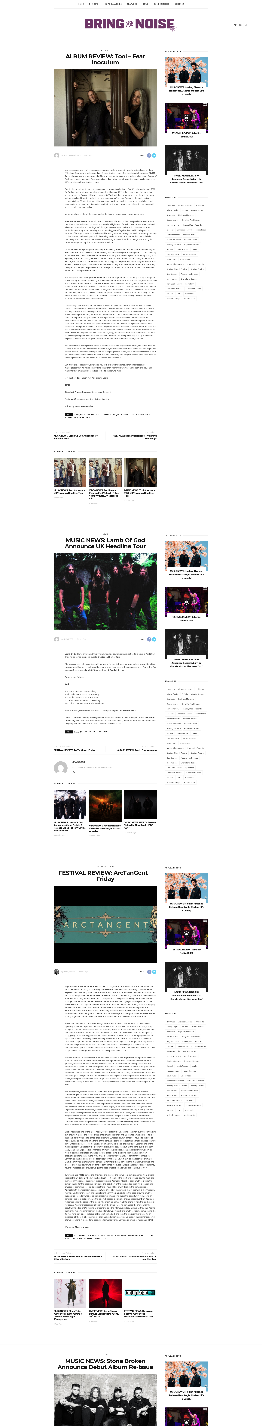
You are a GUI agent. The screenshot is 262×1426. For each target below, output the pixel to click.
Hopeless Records (191, 244)
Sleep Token (120, 1235)
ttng (79, 1238)
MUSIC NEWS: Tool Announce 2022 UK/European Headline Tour (139, 493)
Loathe (194, 249)
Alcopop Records (185, 205)
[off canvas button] (16, 25)
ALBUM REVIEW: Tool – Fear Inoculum (137, 750)
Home (81, 4)
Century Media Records (192, 225)
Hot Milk (170, 249)
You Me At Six (189, 298)
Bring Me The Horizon (191, 220)
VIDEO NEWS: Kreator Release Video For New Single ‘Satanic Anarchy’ (105, 828)
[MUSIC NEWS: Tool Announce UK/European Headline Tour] (70, 472)
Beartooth (171, 215)
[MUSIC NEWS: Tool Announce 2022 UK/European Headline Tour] (140, 472)
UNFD (179, 293)
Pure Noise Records (195, 264)
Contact (179, 4)
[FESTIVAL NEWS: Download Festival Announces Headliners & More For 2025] (140, 1293)
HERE (133, 710)
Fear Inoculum (108, 415)
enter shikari (200, 230)
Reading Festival (197, 269)
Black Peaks (93, 1235)
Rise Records (172, 274)
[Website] (74, 772)
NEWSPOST (68, 639)
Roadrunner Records (189, 274)
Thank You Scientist (138, 1235)
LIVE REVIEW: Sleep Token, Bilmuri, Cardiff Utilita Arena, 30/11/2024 (104, 1314)
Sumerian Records (193, 288)
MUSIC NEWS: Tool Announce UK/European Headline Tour (69, 491)
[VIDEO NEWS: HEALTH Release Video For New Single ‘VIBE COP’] (140, 804)
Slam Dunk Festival (174, 284)
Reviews (93, 4)
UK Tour (170, 293)
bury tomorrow (173, 225)
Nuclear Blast (185, 259)
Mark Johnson (69, 971)
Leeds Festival (182, 249)
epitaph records (173, 234)
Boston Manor (172, 220)
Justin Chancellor (125, 415)
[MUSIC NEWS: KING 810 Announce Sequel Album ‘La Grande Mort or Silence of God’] (186, 160)
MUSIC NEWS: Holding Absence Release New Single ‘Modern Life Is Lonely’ (186, 91)
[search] (245, 25)
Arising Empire (172, 210)
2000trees (171, 205)
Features (132, 4)
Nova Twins (171, 259)
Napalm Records (189, 254)
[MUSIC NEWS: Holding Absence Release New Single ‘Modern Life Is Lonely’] (186, 72)
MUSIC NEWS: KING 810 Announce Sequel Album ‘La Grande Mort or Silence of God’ (186, 179)
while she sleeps (174, 298)
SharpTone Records (189, 279)
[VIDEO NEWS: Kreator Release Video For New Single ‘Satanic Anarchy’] (105, 806)
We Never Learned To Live (95, 1238)
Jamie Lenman (106, 1235)
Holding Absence (174, 244)
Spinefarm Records (174, 288)
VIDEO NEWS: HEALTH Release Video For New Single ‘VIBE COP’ (140, 825)
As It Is (185, 210)
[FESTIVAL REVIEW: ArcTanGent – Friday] (105, 924)
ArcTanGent (80, 1235)
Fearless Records (190, 234)
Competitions (161, 4)
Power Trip (102, 732)
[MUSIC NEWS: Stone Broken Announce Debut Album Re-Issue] (105, 1412)
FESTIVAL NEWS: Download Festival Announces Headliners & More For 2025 (138, 1314)
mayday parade (173, 254)
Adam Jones (79, 415)
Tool (88, 418)
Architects (200, 205)
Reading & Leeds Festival (177, 269)
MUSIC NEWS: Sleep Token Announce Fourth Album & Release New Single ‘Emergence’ (68, 1315)
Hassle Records (190, 239)
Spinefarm (189, 284)
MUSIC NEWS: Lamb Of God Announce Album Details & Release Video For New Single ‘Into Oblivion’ (70, 826)
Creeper (170, 230)
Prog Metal (79, 418)
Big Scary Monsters (186, 215)
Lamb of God (90, 732)
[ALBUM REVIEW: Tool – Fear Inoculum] (105, 107)
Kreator (78, 732)
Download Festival (184, 230)
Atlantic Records (197, 210)
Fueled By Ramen (174, 239)
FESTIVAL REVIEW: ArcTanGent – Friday (74, 750)
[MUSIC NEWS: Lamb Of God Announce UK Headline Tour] (105, 591)
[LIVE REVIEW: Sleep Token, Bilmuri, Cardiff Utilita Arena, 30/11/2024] (105, 1293)
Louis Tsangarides (71, 155)
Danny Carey (93, 415)
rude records (172, 279)
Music (112, 867)
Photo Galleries (112, 4)
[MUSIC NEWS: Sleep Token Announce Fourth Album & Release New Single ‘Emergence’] (70, 1293)
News (145, 4)
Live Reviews (102, 867)
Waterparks (189, 293)
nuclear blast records (175, 264)
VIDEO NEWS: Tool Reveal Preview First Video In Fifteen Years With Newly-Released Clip (104, 494)
